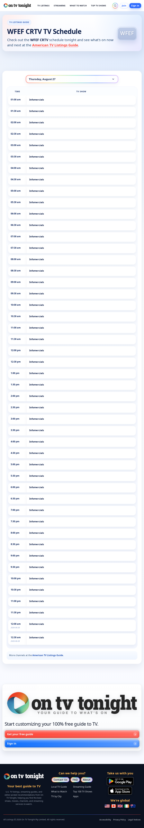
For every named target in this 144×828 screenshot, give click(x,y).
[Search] (115, 5)
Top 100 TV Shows (82, 791)
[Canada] (113, 806)
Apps (75, 796)
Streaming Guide (82, 786)
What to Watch (59, 791)
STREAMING (59, 5)
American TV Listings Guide (55, 45)
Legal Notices (134, 819)
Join (124, 5)
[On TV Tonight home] (72, 703)
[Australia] (133, 806)
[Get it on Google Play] (120, 781)
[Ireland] (126, 806)
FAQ (75, 779)
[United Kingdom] (120, 806)
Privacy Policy (119, 819)
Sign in (135, 5)
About (86, 779)
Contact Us (60, 779)
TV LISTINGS (43, 5)
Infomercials (36, 99)
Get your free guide (20, 734)
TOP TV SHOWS (98, 5)
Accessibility (105, 819)
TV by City (56, 796)
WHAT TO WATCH (78, 5)
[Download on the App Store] (120, 791)
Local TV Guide (59, 786)
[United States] (107, 806)
